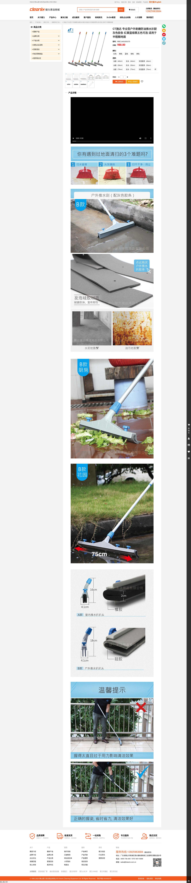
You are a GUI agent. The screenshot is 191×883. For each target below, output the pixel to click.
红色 (115, 54)
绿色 (132, 54)
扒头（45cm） (131, 61)
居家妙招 (102, 858)
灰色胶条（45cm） (145, 61)
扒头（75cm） (131, 69)
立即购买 (120, 81)
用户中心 (117, 2)
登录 (129, 2)
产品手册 (84, 855)
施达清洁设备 (54, 871)
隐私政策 (150, 878)
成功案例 (75, 17)
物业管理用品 (38, 54)
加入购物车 (134, 81)
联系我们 (150, 17)
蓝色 (126, 54)
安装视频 (138, 2)
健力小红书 (83, 871)
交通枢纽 (67, 855)
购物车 (132, 10)
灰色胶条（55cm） (145, 65)
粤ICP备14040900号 (104, 878)
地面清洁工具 (56, 22)
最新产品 (36, 31)
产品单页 (84, 851)
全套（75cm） (118, 69)
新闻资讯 (98, 17)
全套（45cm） (118, 61)
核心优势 (33, 865)
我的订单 (124, 2)
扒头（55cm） (131, 65)
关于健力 (41, 17)
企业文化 (33, 858)
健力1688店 (93, 871)
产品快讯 (145, 2)
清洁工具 (46, 22)
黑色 (137, 54)
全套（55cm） (118, 65)
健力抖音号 (73, 871)
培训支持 (84, 861)
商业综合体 (68, 858)
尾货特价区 (37, 58)
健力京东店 (113, 871)
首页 (31, 17)
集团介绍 (33, 851)
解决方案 (64, 17)
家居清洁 (36, 49)
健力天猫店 (104, 871)
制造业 (66, 865)
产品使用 (84, 858)
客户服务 (87, 17)
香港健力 (64, 871)
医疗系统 (67, 851)
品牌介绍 (33, 855)
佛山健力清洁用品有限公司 (48, 878)
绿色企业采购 (125, 17)
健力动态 (102, 851)
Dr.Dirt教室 (111, 17)
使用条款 (141, 878)
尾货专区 (50, 865)
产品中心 (52, 17)
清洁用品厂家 (42, 871)
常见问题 (84, 865)
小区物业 (67, 861)
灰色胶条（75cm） (145, 69)
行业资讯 (102, 855)
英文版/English (155, 2)
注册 (133, 2)
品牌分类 (36, 36)
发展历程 (33, 861)
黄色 (120, 54)
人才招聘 (138, 17)
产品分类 (38, 22)
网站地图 (158, 878)
